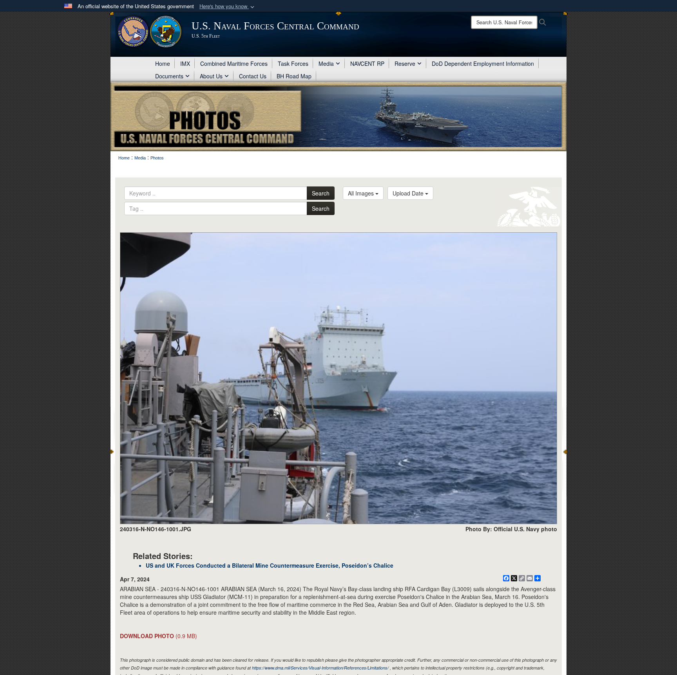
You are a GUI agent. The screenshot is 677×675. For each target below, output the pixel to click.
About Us (211, 76)
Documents (169, 76)
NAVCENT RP (367, 63)
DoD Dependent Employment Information (483, 63)
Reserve (405, 63)
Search (320, 193)
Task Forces (293, 63)
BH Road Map (294, 76)
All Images (361, 193)
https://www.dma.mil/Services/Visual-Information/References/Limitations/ (320, 668)
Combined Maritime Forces (234, 63)
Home (162, 63)
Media (326, 63)
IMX (185, 63)
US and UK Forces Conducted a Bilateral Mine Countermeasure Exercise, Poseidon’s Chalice (269, 565)
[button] (227, 6)
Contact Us (252, 76)
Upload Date (409, 193)
